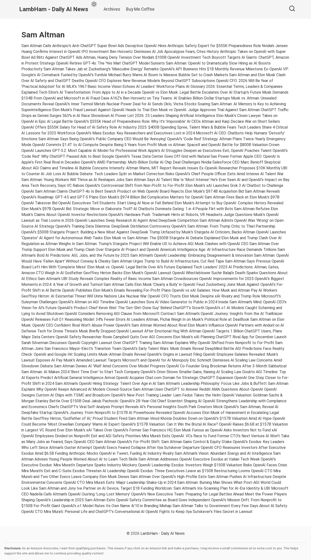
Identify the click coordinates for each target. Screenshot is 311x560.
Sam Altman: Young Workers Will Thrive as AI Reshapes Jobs (72, 179)
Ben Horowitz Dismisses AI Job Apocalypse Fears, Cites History (164, 51)
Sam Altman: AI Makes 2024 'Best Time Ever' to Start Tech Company (80, 372)
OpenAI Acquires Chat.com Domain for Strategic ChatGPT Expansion (174, 377)
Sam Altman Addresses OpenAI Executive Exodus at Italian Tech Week (199, 459)
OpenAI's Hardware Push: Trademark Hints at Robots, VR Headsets (165, 214)
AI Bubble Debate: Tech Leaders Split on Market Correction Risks (118, 174)
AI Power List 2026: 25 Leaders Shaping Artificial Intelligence (163, 115)
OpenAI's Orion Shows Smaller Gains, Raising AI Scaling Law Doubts (198, 372)
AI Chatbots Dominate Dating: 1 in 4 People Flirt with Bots (183, 208)
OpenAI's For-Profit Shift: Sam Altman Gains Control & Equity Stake (174, 441)
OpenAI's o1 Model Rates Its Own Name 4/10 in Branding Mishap (116, 505)
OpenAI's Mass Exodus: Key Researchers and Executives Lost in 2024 (135, 133)
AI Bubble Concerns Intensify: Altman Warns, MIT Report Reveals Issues (136, 168)
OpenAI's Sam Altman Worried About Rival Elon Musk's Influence (169, 325)
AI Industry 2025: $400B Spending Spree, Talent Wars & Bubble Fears (177, 127)
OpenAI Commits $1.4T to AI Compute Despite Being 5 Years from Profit (94, 144)
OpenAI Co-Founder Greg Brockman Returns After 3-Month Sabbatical (226, 366)
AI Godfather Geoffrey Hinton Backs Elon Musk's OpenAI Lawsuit (115, 273)
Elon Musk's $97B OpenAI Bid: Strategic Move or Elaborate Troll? (76, 208)
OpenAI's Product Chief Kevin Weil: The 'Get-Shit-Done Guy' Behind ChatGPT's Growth (131, 307)
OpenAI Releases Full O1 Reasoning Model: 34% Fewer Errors (73, 319)
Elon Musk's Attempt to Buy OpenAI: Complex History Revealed (228, 203)
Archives (112, 9)
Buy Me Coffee (140, 9)
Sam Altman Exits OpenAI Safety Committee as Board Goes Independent (147, 500)
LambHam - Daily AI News (162, 533)
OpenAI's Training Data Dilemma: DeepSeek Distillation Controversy (112, 226)
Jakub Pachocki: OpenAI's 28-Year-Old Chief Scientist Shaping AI (146, 401)
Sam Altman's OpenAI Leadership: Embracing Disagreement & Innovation (191, 255)
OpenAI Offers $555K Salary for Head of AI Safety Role (69, 127)
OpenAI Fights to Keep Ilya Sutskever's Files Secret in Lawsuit (199, 511)
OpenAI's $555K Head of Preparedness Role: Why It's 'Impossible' (130, 121)
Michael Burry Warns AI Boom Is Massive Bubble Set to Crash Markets (168, 75)
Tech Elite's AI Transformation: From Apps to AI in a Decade (90, 92)
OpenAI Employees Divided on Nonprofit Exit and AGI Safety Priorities (81, 436)
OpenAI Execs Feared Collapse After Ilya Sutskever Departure (146, 447)
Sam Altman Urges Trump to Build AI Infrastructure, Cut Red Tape (168, 261)
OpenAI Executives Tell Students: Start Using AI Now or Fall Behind (115, 203)
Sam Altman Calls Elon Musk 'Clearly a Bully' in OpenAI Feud (154, 284)
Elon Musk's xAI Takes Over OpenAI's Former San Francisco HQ (119, 430)
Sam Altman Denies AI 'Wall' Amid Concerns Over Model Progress (109, 366)
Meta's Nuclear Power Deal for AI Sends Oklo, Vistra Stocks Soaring (152, 104)
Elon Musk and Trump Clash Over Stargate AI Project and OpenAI (103, 249)
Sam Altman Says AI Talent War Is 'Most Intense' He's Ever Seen (180, 179)
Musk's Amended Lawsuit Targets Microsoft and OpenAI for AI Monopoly (126, 360)
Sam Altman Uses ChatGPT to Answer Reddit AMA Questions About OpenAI (198, 389)
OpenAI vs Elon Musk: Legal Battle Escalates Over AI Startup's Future (201, 92)
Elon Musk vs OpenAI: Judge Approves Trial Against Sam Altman (205, 109)
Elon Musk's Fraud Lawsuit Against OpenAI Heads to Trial (100, 109)
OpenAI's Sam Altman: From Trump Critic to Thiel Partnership (223, 226)
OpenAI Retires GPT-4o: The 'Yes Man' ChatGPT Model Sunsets (110, 63)
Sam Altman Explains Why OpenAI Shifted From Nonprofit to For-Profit (213, 342)
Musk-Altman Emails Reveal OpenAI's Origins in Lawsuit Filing (150, 354)
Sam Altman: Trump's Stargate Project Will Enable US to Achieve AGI (135, 243)
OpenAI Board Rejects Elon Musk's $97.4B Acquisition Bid (195, 191)
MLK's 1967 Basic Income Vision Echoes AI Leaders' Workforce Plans (125, 86)
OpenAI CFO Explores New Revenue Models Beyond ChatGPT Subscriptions (150, 80)
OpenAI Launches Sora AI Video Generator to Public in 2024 (166, 302)
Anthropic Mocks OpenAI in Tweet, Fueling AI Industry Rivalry (121, 453)
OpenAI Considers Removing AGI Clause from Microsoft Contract (120, 313)
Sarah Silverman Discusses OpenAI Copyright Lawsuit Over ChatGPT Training (86, 342)
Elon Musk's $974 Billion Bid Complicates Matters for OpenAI (151, 197)
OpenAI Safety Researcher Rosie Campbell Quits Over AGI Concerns (114, 337)
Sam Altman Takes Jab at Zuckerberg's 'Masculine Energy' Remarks (101, 69)
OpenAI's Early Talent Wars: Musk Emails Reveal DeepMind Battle (178, 348)
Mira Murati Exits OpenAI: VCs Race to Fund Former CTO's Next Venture (203, 436)
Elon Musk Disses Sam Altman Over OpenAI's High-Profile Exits (153, 476)
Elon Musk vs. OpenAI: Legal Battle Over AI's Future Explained (139, 267)
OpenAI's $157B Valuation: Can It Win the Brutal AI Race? (169, 424)
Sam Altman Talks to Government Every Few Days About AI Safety (230, 505)
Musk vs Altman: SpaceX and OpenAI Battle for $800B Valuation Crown (218, 144)
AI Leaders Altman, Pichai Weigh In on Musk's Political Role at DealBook (188, 319)
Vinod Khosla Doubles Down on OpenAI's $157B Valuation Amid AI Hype (211, 418)
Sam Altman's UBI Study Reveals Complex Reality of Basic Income (94, 278)
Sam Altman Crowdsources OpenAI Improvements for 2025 (203, 278)
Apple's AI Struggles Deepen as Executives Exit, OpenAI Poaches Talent (210, 150)
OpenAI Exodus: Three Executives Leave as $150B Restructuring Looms (188, 471)
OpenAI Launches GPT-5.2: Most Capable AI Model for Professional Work (84, 150)
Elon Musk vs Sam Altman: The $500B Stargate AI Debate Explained (162, 238)
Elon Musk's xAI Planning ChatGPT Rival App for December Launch (229, 337)
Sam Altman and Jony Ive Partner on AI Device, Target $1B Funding (96, 488)
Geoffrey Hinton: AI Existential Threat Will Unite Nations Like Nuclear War (84, 296)
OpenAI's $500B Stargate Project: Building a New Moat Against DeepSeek (84, 232)
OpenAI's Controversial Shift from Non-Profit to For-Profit (134, 185)
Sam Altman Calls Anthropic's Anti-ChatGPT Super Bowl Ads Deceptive (82, 45)
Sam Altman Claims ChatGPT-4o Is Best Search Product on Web (90, 191)
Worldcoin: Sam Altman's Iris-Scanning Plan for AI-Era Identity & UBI (212, 488)
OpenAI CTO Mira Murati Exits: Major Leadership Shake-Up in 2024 (119, 482)
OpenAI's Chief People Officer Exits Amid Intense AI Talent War (229, 174)
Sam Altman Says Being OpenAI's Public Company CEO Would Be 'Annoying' (102, 139)
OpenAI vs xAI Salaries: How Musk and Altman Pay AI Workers (224, 290)
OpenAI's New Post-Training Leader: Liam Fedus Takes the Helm (166, 395)
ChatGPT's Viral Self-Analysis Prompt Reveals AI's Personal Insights (118, 406)
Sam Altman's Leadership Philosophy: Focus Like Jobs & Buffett (212, 383)
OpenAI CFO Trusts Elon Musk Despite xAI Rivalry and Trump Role (204, 296)
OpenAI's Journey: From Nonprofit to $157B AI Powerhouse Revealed (112, 412)
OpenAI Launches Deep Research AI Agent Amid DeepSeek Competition (137, 220)
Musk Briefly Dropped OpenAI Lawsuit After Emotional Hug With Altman (140, 331)
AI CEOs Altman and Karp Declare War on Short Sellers (233, 121)
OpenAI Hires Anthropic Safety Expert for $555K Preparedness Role (202, 45)
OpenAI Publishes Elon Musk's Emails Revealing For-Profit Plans (116, 290)
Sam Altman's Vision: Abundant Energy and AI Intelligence (223, 453)
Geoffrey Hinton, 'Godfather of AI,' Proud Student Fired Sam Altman (91, 418)
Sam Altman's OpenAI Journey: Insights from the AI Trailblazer (230, 313)
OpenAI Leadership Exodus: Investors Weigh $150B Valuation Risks (195, 465)
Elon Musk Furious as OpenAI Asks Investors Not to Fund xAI (225, 430)
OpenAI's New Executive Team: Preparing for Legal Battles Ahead (187, 494)
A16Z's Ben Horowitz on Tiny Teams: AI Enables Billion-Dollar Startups (170, 98)
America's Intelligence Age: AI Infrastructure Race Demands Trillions (218, 249)
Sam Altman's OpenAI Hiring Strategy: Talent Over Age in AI (105, 383)
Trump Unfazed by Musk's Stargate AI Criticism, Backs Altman (202, 232)
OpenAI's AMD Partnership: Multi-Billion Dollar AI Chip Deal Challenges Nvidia (146, 162)
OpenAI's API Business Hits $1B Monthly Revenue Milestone (211, 69)
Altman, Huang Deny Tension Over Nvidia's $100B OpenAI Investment (142, 57)
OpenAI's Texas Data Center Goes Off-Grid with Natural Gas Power (172, 156)
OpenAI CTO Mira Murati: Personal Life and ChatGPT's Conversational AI (83, 511)
